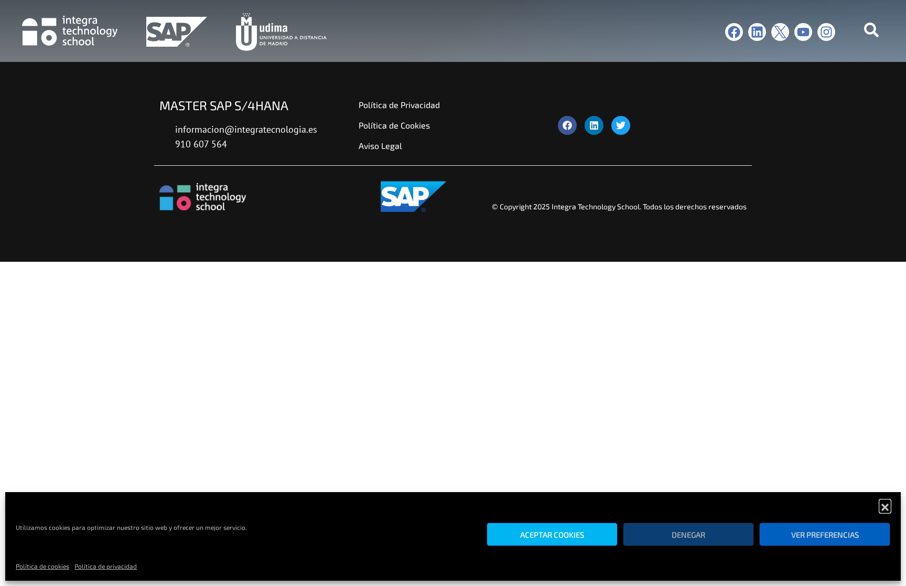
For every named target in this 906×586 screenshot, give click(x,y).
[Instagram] (826, 32)
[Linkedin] (757, 32)
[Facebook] (734, 32)
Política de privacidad (105, 566)
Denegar (688, 534)
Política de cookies (42, 566)
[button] (885, 505)
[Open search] (871, 32)
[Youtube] (803, 32)
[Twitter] (620, 125)
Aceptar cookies (552, 534)
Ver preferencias (825, 534)
